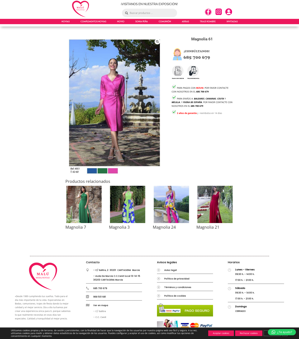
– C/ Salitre (99, 311)
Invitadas (232, 21)
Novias (66, 21)
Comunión (165, 21)
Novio (120, 21)
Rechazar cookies (249, 333)
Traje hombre (208, 21)
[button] (157, 41)
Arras (185, 21)
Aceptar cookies (221, 333)
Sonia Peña (141, 21)
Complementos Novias (93, 21)
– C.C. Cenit (99, 317)
